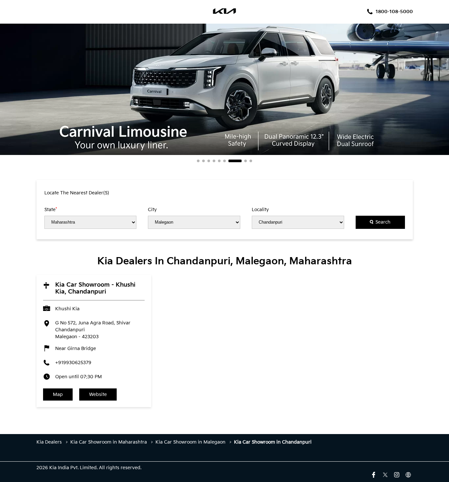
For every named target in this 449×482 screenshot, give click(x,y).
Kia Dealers (49, 442)
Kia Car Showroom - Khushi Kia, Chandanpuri (95, 288)
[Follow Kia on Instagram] (396, 474)
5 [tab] (219, 161)
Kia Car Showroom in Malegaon (190, 442)
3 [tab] (208, 161)
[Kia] (225, 11)
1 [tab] (198, 161)
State (50, 209)
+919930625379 (73, 362)
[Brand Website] (408, 474)
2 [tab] (203, 161)
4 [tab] (214, 161)
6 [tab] (224, 161)
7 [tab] (235, 161)
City (152, 209)
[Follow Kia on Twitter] (385, 474)
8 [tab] (245, 161)
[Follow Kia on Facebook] (373, 474)
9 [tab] (250, 161)
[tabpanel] (224, 89)
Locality (260, 209)
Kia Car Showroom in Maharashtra (108, 442)
